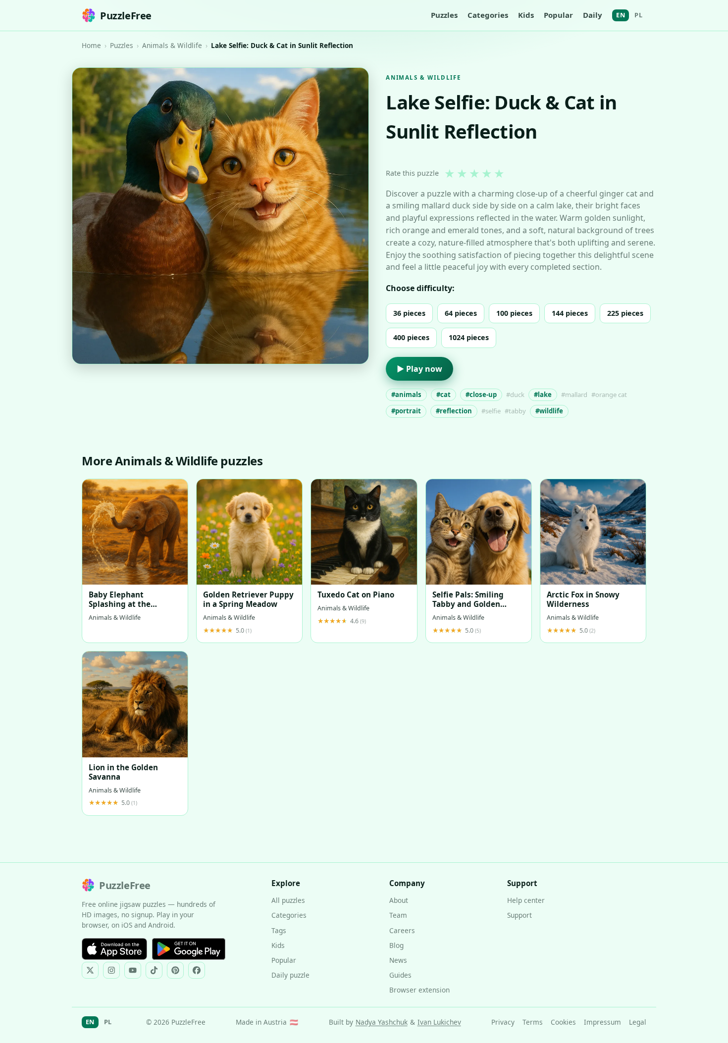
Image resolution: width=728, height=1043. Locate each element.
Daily (592, 15)
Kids (526, 15)
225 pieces (625, 313)
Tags (278, 930)
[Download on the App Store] (114, 949)
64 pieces (461, 313)
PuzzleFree (126, 15)
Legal (637, 1022)
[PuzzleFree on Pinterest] (175, 970)
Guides (400, 975)
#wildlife (549, 410)
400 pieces (411, 337)
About (398, 900)
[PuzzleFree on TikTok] (154, 970)
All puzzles (288, 900)
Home (91, 45)
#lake (543, 394)
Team (398, 915)
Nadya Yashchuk (382, 1022)
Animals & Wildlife (172, 45)
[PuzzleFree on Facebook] (196, 970)
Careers (402, 930)
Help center (526, 900)
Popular (558, 15)
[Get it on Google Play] (188, 949)
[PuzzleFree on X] (90, 970)
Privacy (503, 1022)
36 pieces (409, 313)
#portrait (406, 410)
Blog (396, 945)
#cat (443, 394)
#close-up (481, 394)
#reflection (454, 410)
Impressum (602, 1022)
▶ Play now (419, 368)
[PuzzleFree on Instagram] (111, 970)
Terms (532, 1022)
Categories (488, 15)
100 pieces (514, 313)
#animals (406, 394)
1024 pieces (469, 337)
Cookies (563, 1022)
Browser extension (419, 989)
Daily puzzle (290, 975)
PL (638, 14)
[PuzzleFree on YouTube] (132, 970)
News (398, 960)
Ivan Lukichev (439, 1022)
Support (519, 915)
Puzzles (444, 15)
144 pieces (570, 313)
